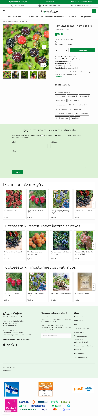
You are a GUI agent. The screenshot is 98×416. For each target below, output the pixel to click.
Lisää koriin (82, 50)
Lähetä (17, 172)
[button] (94, 11)
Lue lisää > (59, 76)
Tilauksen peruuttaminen (84, 346)
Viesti (14, 151)
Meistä (76, 324)
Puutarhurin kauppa (82, 317)
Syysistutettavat (62, 118)
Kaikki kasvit (60, 100)
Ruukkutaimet (82, 114)
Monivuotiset (82, 105)
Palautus (77, 350)
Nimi (14, 142)
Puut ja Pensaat (76, 109)
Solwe (9, 370)
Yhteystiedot (79, 321)
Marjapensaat (61, 105)
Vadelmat (75, 118)
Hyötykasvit (72, 96)
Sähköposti (54, 142)
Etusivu (5, 21)
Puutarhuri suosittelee (64, 114)
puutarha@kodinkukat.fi (21, 335)
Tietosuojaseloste (81, 336)
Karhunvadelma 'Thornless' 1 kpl (18, 21)
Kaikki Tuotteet (74, 100)
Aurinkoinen (60, 96)
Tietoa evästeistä (80, 357)
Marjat (71, 105)
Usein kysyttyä (79, 332)
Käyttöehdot (79, 353)
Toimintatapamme (81, 328)
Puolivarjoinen (61, 109)
